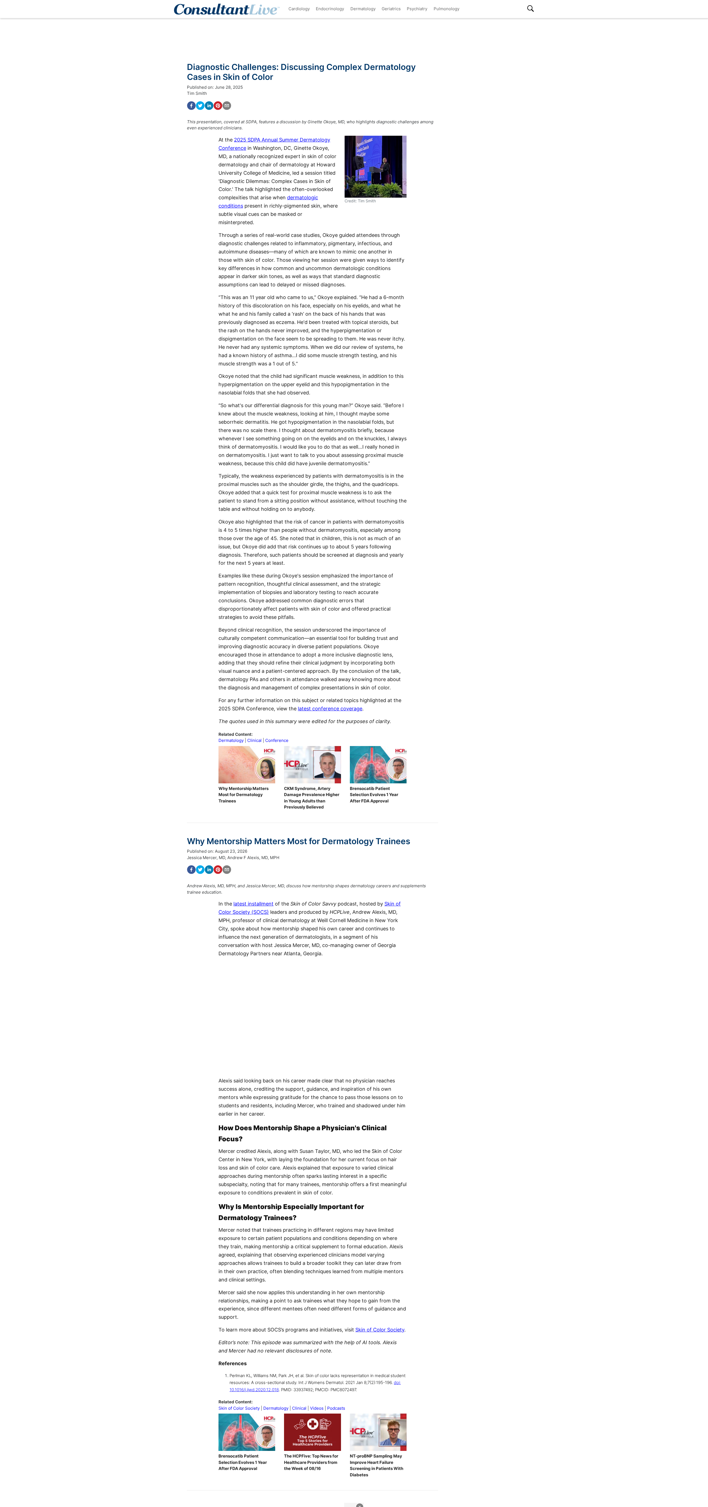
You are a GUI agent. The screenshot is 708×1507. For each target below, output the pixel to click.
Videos (317, 1408)
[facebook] (191, 105)
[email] (226, 105)
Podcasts (336, 1408)
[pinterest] (218, 105)
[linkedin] (209, 105)
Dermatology (363, 8)
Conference (276, 740)
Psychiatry (417, 8)
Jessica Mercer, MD (206, 857)
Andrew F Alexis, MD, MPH (253, 857)
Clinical (254, 740)
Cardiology (299, 8)
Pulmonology (446, 8)
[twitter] (200, 105)
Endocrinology (330, 8)
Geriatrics (391, 8)
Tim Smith (197, 93)
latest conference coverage (330, 708)
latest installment (253, 904)
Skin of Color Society (379, 1330)
